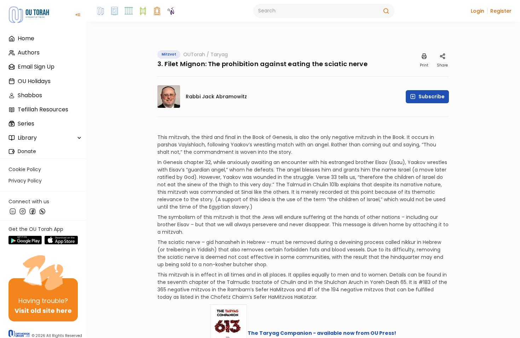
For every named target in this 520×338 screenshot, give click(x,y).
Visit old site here (43, 310)
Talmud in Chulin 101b (313, 184)
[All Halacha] (128, 11)
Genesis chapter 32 (187, 162)
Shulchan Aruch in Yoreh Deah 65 (365, 282)
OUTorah (194, 54)
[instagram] (22, 211)
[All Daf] (157, 11)
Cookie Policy (24, 169)
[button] (477, 11)
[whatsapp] (42, 211)
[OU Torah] (100, 11)
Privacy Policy (25, 180)
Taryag (219, 54)
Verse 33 (326, 177)
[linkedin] (12, 211)
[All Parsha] (143, 11)
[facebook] (32, 211)
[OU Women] (171, 11)
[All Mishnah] (114, 11)
